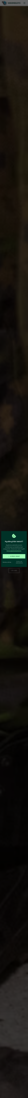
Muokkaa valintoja (7, 562)
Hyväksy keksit (15, 556)
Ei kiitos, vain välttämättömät (19, 562)
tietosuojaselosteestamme (13, 551)
